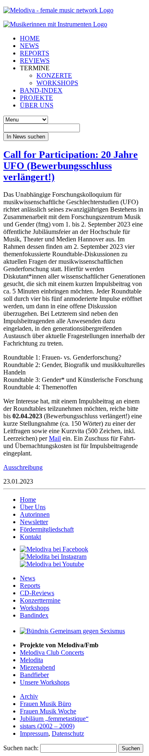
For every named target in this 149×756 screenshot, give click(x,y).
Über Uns (33, 506)
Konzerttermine (40, 600)
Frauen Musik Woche (48, 711)
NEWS (29, 45)
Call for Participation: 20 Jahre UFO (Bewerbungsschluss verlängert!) (70, 165)
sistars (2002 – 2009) (47, 726)
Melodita (31, 659)
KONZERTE (54, 75)
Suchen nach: (20, 747)
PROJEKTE (36, 97)
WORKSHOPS (57, 82)
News (27, 578)
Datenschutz (68, 733)
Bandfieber (34, 674)
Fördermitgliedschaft (47, 529)
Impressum (34, 733)
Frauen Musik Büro (45, 703)
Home (28, 499)
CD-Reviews (37, 592)
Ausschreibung (23, 467)
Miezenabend (37, 667)
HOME (30, 38)
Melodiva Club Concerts (52, 652)
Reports (30, 585)
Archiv (29, 696)
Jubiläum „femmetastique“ (54, 718)
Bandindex (34, 615)
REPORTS (34, 53)
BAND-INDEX (41, 90)
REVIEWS (35, 60)
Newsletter (34, 521)
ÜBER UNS (36, 105)
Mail (55, 438)
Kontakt (30, 536)
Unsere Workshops (45, 682)
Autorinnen (35, 514)
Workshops (34, 607)
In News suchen (26, 137)
